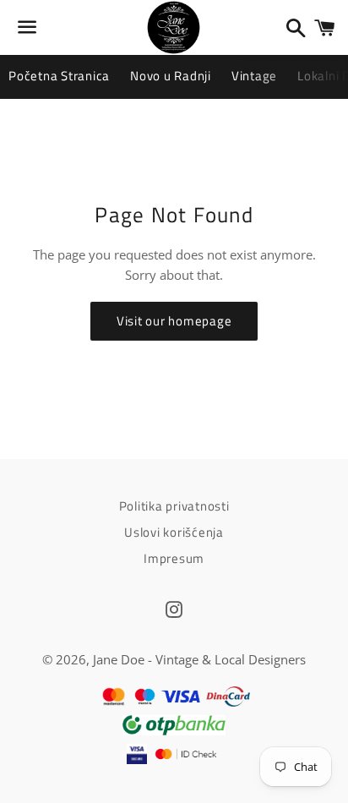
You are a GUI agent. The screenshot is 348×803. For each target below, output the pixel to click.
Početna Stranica (59, 75)
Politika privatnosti (174, 506)
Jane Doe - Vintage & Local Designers (199, 659)
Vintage (254, 75)
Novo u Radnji (170, 75)
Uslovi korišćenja (174, 532)
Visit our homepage (174, 320)
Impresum (174, 558)
